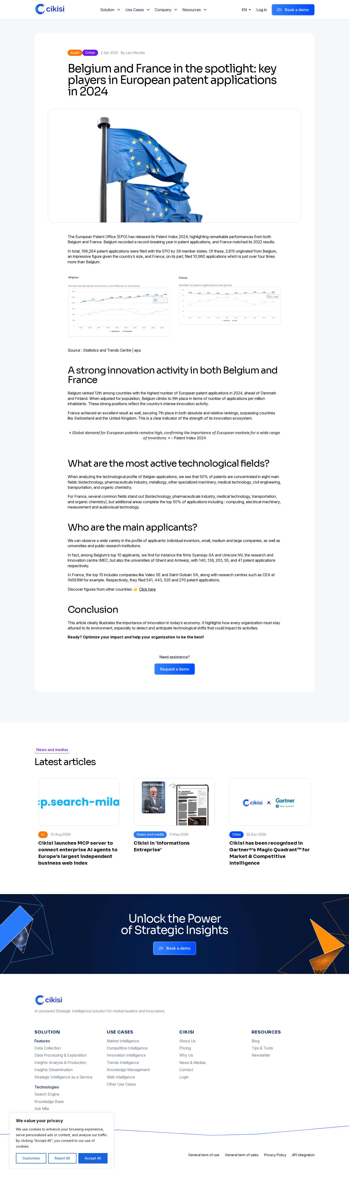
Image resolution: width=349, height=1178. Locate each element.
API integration (303, 1155)
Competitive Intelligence (127, 1048)
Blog (255, 1041)
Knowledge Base (49, 1101)
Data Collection (47, 1048)
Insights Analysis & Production (60, 1062)
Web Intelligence (121, 1077)
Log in (261, 9)
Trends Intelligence (123, 1062)
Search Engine (46, 1094)
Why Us (186, 1055)
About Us (187, 1041)
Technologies (46, 1087)
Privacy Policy (275, 1155)
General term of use (203, 1155)
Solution (107, 9)
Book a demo (297, 9)
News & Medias (192, 1062)
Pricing (185, 1048)
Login (184, 1077)
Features (42, 1041)
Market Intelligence (123, 1041)
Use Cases (134, 9)
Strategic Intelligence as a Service (63, 1077)
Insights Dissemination (53, 1069)
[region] (61, 1140)
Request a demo (174, 669)
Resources (191, 9)
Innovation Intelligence (126, 1055)
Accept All (93, 1158)
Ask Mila (41, 1108)
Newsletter (261, 1055)
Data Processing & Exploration (60, 1055)
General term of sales (242, 1155)
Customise (31, 1158)
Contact (186, 1069)
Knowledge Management (128, 1069)
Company (163, 9)
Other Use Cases (121, 1084)
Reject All (62, 1158)
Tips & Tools (262, 1048)
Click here (147, 589)
